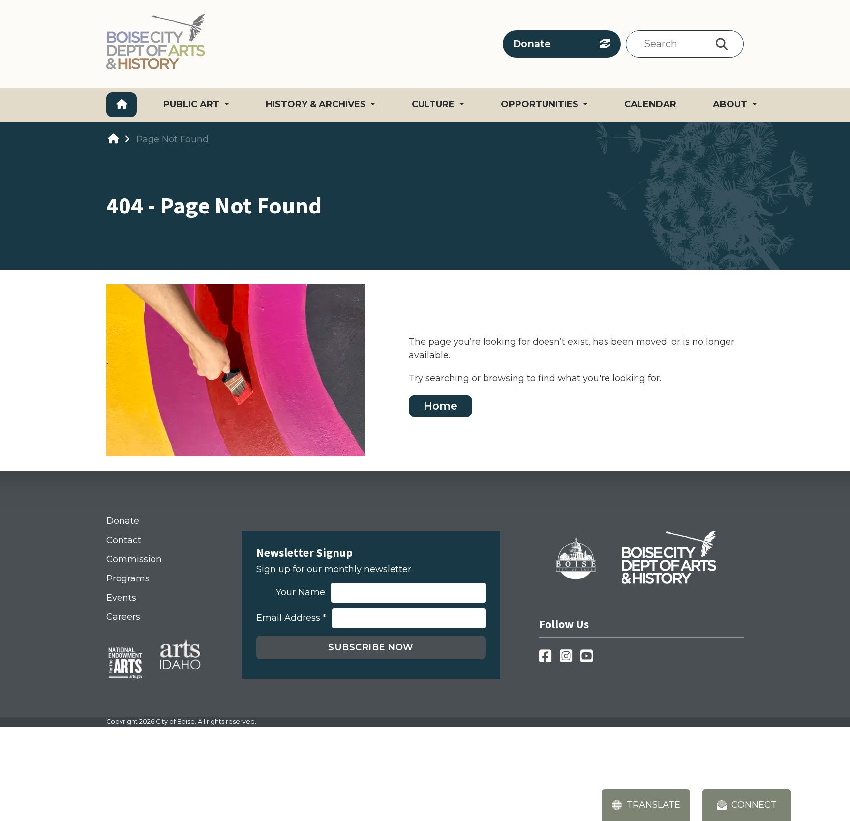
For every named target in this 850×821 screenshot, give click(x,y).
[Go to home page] (121, 104)
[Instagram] (569, 658)
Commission (134, 559)
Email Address (291, 618)
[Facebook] (548, 658)
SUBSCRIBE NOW (371, 647)
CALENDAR (650, 104)
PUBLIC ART (192, 104)
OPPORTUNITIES (541, 104)
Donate (532, 44)
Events (121, 597)
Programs (128, 578)
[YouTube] (589, 658)
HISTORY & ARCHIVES (317, 104)
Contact (123, 540)
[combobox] (673, 44)
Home (440, 405)
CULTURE (434, 104)
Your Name (300, 592)
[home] (113, 139)
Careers (123, 616)
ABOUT (731, 104)
